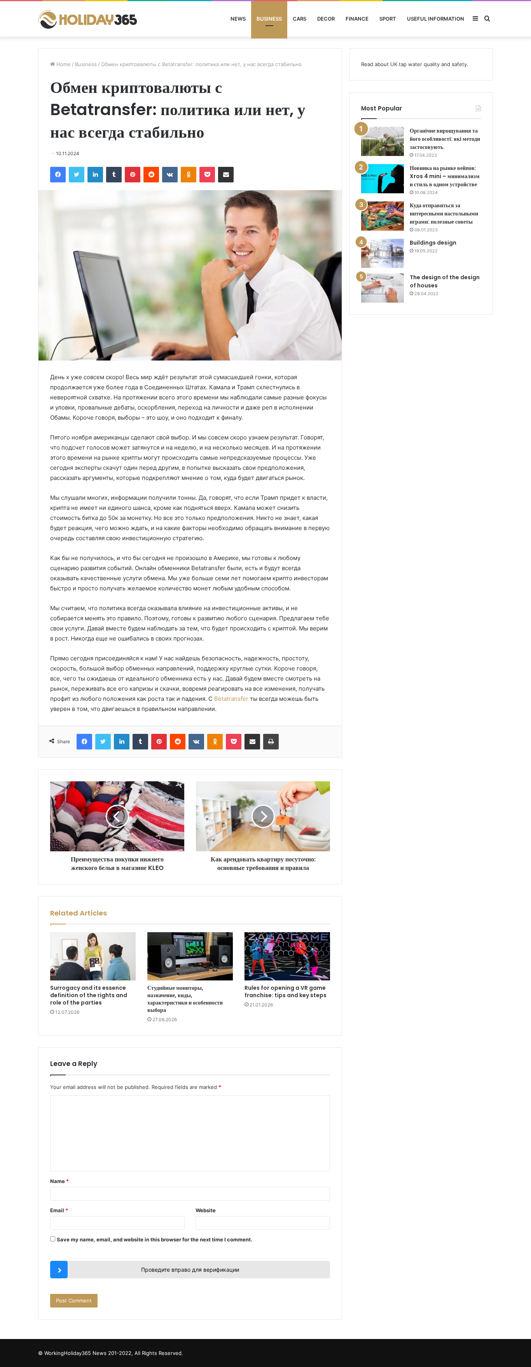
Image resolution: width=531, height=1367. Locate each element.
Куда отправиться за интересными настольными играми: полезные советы (444, 213)
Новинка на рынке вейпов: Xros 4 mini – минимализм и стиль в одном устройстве (445, 176)
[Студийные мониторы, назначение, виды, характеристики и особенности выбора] (190, 956)
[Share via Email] (226, 174)
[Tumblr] (114, 174)
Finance (357, 19)
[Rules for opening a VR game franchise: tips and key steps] (287, 956)
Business (269, 19)
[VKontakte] (170, 174)
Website (206, 1210)
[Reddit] (151, 174)
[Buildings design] (382, 253)
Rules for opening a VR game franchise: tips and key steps (286, 991)
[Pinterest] (132, 174)
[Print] (271, 741)
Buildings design (433, 243)
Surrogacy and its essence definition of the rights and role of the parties (88, 995)
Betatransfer (231, 698)
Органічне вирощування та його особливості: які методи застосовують (445, 139)
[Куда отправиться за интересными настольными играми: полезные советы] (382, 216)
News (238, 19)
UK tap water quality (415, 64)
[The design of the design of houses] (382, 288)
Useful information (435, 19)
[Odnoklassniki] (188, 174)
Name (59, 1181)
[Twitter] (76, 174)
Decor (326, 19)
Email (59, 1210)
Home (63, 64)
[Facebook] (58, 174)
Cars (299, 19)
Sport (387, 19)
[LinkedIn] (95, 174)
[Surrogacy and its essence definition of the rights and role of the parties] (93, 956)
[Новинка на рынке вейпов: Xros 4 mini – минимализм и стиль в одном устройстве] (382, 178)
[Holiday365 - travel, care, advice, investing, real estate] (88, 19)
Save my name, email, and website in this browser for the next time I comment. (154, 1239)
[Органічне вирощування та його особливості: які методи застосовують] (382, 141)
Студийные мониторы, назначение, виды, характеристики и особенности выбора (185, 999)
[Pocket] (207, 174)
